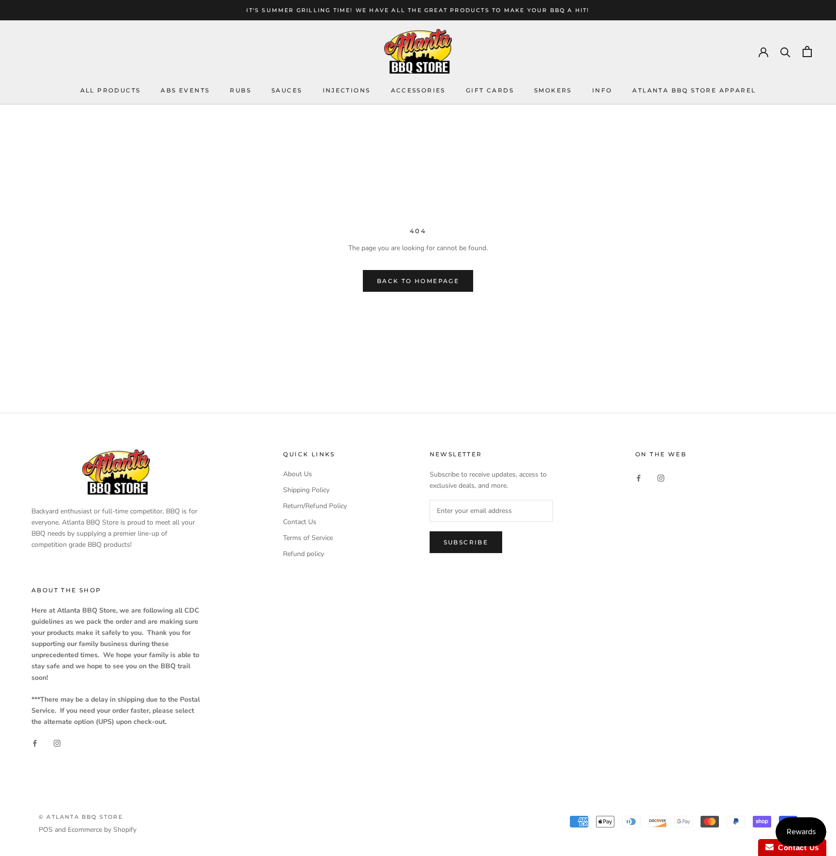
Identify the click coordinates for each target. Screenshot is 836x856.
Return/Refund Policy (315, 506)
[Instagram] (660, 477)
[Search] (785, 51)
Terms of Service (308, 537)
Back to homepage (418, 281)
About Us (297, 474)
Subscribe (466, 542)
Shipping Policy (306, 490)
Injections (347, 90)
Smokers (553, 90)
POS (46, 829)
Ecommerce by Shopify (102, 829)
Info (602, 90)
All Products (110, 90)
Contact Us (299, 521)
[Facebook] (638, 477)
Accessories (418, 90)
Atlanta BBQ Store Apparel (694, 90)
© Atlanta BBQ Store (81, 816)
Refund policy (303, 553)
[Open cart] (807, 51)
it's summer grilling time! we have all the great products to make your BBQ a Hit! (417, 10)
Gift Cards (490, 90)
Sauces (286, 90)
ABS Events (185, 90)
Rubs (240, 90)
